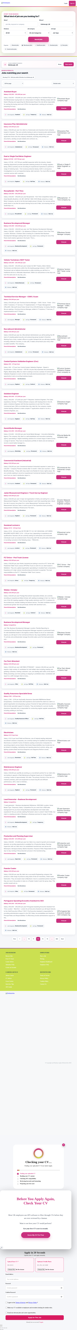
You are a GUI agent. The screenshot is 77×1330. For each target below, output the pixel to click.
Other (16, 684)
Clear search (68, 64)
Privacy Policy (44, 978)
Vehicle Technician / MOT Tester (17, 260)
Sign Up (72, 3)
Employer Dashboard (46, 961)
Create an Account (11, 967)
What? (6, 20)
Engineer (17, 181)
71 (33, 939)
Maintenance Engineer (13, 767)
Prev (14, 939)
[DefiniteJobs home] (13, 1063)
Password (8, 1283)
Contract (32, 384)
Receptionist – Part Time (13, 191)
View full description (10, 109)
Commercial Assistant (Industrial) (17, 461)
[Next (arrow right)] (2, 1329)
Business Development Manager (17, 223)
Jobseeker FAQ (10, 964)
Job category (31, 28)
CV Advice (9, 978)
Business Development (21, 246)
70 (29, 939)
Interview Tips (10, 984)
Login (65, 3)
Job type (53, 28)
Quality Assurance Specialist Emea (18, 694)
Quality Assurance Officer (22, 718)
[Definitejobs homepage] (8, 3)
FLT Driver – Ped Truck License (16, 558)
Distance (6, 28)
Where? (41, 20)
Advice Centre (10, 975)
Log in (41, 1322)
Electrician (18, 757)
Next (62, 939)
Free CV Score (10, 959)
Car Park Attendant (12, 661)
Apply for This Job (35, 1317)
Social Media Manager (13, 428)
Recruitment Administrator (15, 329)
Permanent (36, 147)
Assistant (17, 114)
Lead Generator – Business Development (20, 799)
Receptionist (18, 213)
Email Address (9, 1274)
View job (63, 108)
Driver (16, 580)
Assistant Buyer (10, 92)
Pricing (42, 959)
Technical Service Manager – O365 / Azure (21, 297)
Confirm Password (10, 1292)
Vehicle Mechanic (19, 283)
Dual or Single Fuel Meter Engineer (17, 156)
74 (47, 939)
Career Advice (10, 961)
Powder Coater (10, 868)
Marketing (17, 451)
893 (57, 939)
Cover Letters (9, 981)
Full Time (32, 181)
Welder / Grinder (10, 590)
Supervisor (18, 859)
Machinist (17, 612)
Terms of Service (44, 975)
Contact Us (43, 984)
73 (42, 939)
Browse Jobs (9, 956)
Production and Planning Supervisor (18, 836)
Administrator (18, 147)
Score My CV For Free (35, 1235)
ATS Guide (9, 987)
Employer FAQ (44, 964)
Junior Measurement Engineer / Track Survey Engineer (26, 493)
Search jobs (38, 39)
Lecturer (17, 548)
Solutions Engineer (11, 394)
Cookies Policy (44, 981)
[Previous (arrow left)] (1, 1329)
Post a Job (43, 956)
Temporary (33, 114)
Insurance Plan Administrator (15, 124)
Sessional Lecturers (12, 525)
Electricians (8, 732)
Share (59, 64)
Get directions (22, 109)
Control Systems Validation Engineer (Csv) (21, 361)
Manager (17, 319)
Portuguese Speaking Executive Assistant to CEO (24, 901)
